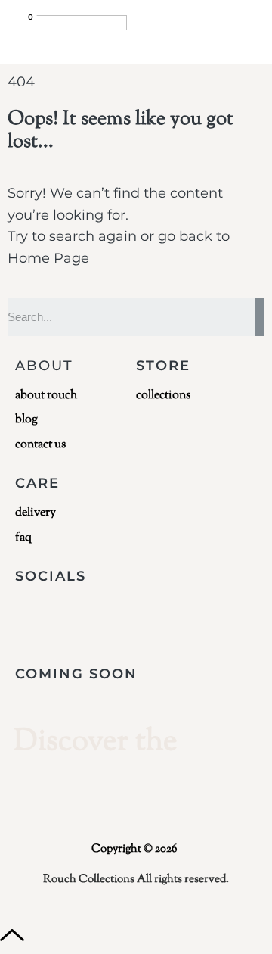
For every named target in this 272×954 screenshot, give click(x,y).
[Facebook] (67, 617)
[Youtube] (119, 617)
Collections (163, 396)
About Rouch (46, 396)
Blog (26, 420)
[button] (247, 25)
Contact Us (40, 445)
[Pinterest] (224, 617)
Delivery (35, 513)
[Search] (259, 317)
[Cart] (22, 27)
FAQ (23, 538)
